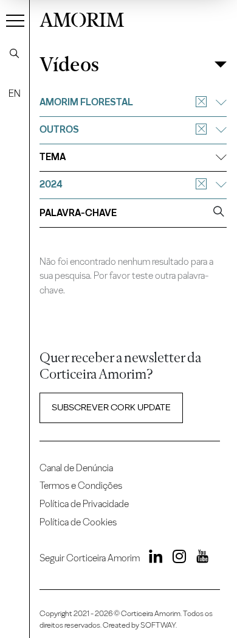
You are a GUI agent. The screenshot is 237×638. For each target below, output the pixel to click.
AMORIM (82, 18)
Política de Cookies (78, 522)
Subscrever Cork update (111, 407)
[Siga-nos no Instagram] (176, 558)
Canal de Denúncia (76, 468)
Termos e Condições (81, 485)
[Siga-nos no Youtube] (198, 558)
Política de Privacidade (84, 504)
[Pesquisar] (14, 53)
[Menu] (15, 20)
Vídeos (69, 65)
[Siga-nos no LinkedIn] (152, 558)
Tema (53, 157)
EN (15, 93)
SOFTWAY (158, 624)
